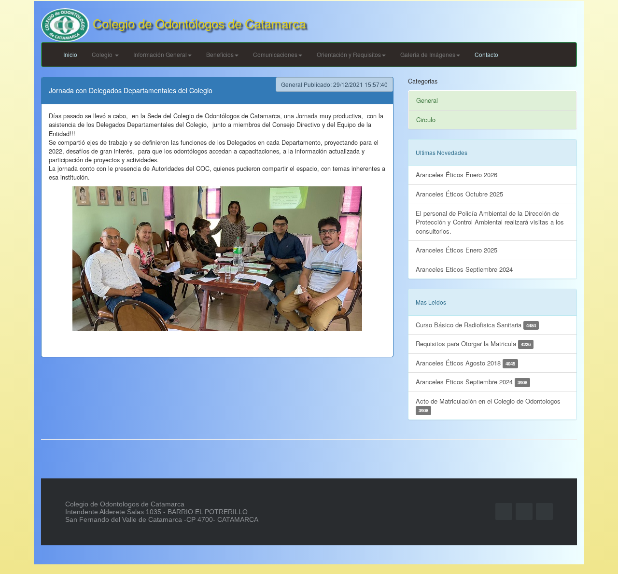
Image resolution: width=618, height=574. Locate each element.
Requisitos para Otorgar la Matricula (473, 343)
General (427, 100)
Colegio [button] (103, 54)
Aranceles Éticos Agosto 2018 (465, 362)
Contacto (486, 54)
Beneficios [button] (220, 54)
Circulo (425, 119)
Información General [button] (160, 54)
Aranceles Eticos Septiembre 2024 (464, 269)
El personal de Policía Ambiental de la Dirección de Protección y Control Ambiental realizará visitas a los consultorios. (490, 222)
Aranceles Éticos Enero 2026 (456, 174)
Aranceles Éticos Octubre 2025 (459, 193)
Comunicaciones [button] (275, 54)
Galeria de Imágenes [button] (427, 54)
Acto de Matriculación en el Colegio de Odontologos (488, 405)
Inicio (70, 54)
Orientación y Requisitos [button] (349, 54)
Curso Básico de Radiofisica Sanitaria (476, 324)
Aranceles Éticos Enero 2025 (456, 249)
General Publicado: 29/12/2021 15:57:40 (334, 84)
